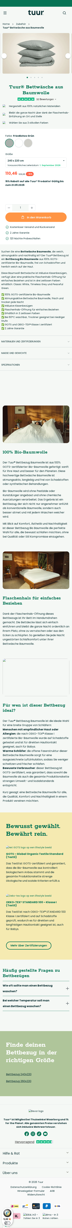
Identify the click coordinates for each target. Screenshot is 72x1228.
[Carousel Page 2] (30, 77)
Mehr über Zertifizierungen (29, 945)
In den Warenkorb (38, 217)
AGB (52, 1191)
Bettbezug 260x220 (18, 1081)
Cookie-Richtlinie (52, 1187)
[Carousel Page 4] (38, 77)
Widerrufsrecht (36, 1194)
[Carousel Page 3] (34, 77)
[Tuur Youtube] (45, 1134)
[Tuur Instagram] (33, 1134)
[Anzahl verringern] (8, 207)
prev (4, 56)
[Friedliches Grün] (9, 143)
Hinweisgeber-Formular (31, 1191)
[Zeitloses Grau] (28, 143)
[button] (36, 341)
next (68, 56)
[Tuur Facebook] (26, 1134)
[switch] (7, 1223)
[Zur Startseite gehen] (36, 12)
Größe (9, 154)
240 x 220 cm (34, 163)
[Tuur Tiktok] (39, 1134)
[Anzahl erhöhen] (31, 207)
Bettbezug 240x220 (18, 1074)
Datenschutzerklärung (24, 1187)
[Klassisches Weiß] (19, 143)
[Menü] (5, 12)
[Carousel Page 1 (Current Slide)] (27, 77)
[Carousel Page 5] (42, 77)
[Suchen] (64, 12)
